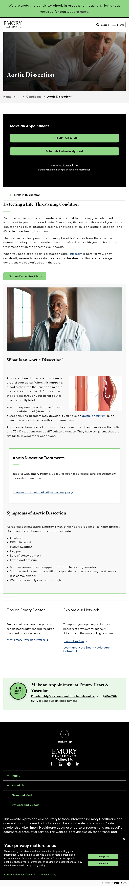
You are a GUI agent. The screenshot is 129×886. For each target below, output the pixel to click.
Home (7, 96)
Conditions (33, 96)
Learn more (79, 12)
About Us (18, 785)
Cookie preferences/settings (19, 874)
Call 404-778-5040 (64, 138)
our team (75, 253)
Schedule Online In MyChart (64, 151)
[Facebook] (51, 764)
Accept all (103, 856)
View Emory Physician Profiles (26, 639)
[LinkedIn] (78, 764)
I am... (16, 775)
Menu (120, 24)
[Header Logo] (12, 25)
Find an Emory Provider (24, 276)
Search (105, 24)
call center (66, 165)
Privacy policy (48, 874)
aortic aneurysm (93, 415)
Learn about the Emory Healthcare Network (86, 649)
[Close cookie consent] (123, 838)
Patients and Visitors (25, 805)
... (19, 96)
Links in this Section (27, 195)
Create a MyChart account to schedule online (63, 696)
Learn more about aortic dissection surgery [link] (41, 492)
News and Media (23, 795)
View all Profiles (74, 641)
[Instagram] (69, 764)
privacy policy (61, 169)
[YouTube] (60, 764)
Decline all (103, 863)
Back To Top (64, 741)
